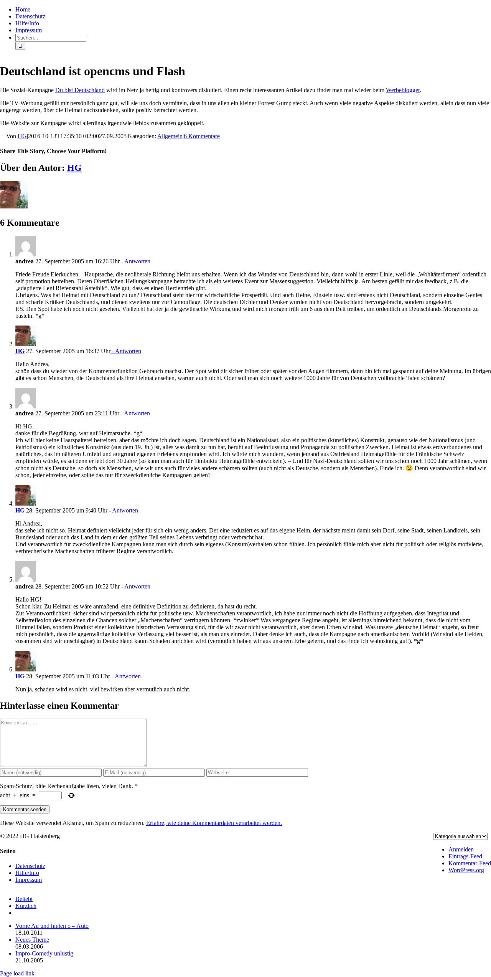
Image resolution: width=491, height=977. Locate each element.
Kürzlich (25, 906)
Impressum (28, 879)
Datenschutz (30, 866)
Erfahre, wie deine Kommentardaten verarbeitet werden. (214, 823)
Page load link (17, 973)
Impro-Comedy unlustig (44, 953)
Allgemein (170, 136)
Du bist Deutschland (80, 90)
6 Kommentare (202, 136)
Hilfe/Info (27, 873)
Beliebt (24, 899)
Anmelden (461, 849)
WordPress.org (466, 870)
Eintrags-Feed (465, 856)
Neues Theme (32, 939)
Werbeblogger (403, 90)
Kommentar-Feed (469, 863)
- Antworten (135, 261)
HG (22, 136)
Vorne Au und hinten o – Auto (52, 925)
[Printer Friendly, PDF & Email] (3, 136)
